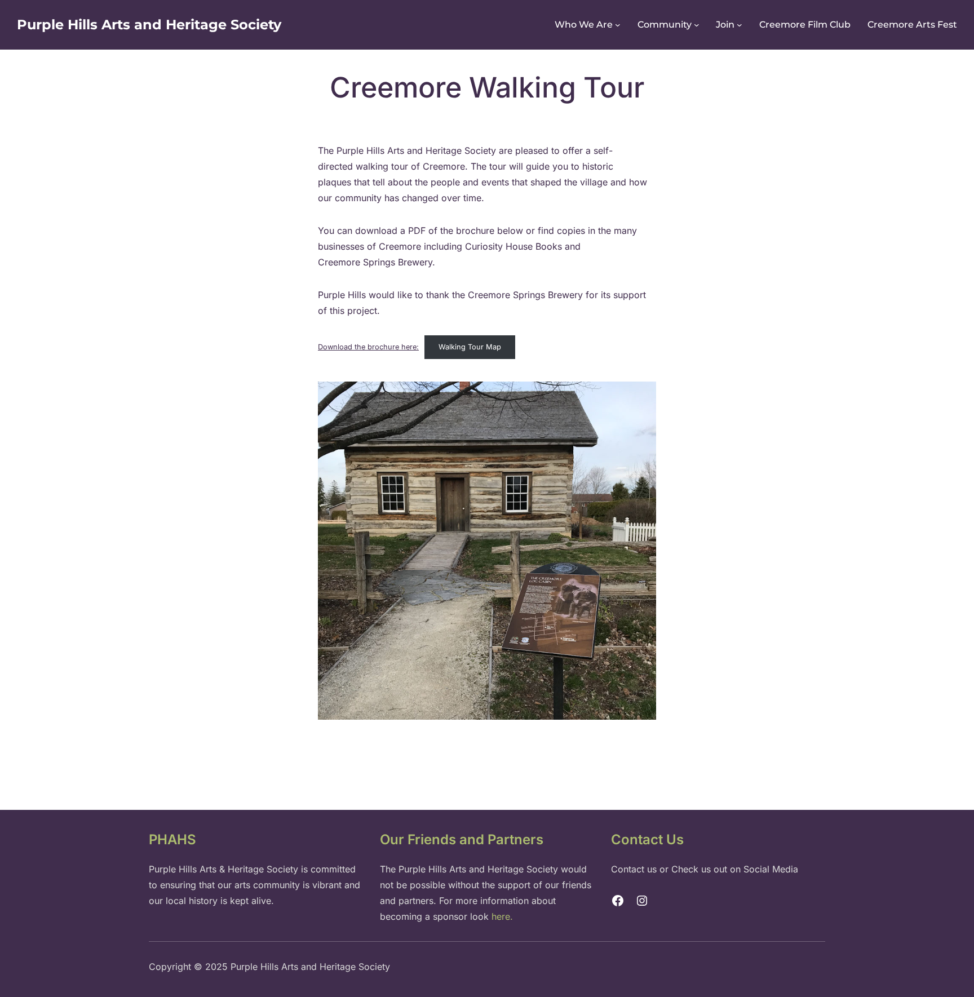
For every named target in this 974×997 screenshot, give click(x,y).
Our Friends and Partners (461, 839)
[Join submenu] (739, 25)
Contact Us (647, 839)
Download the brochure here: (368, 347)
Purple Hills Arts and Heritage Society (149, 24)
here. (502, 916)
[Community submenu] (696, 25)
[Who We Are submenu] (618, 25)
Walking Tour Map (470, 347)
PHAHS (172, 839)
